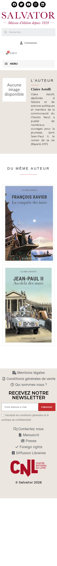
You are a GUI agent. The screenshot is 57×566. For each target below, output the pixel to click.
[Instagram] (35, 4)
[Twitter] (21, 4)
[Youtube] (28, 4)
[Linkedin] (43, 4)
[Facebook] (14, 4)
